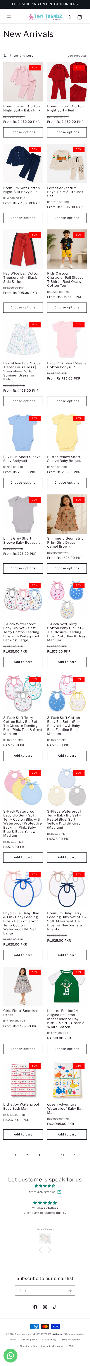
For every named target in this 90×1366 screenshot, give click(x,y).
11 (62, 1155)
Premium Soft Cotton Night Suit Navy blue (21, 190)
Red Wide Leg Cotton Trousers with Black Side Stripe (21, 277)
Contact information (52, 1346)
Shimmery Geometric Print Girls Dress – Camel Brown (65, 542)
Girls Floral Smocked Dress (20, 1013)
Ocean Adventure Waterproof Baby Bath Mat (66, 1108)
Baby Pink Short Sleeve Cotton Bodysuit (67, 365)
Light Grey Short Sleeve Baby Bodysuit (21, 541)
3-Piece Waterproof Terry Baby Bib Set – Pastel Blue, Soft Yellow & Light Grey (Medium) (64, 819)
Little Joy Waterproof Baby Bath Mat (21, 1107)
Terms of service (70, 1339)
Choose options (23, 132)
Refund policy (29, 1339)
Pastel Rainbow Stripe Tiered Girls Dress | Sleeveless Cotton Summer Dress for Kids (22, 371)
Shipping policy (28, 1346)
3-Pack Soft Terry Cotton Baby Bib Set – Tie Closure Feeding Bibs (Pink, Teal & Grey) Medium (22, 726)
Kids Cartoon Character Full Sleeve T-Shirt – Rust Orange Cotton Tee (65, 280)
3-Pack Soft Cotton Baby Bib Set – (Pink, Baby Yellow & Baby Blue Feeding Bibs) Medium (64, 726)
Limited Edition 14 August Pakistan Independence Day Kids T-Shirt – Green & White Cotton (66, 1019)
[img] (45, 1186)
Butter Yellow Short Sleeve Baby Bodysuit (65, 459)
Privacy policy (48, 1339)
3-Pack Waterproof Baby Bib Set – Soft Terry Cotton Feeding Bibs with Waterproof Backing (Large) (21, 632)
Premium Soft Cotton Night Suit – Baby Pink (22, 108)
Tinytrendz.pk (23, 1334)
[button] (9, 17)
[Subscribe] (70, 1291)
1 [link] (15, 1155)
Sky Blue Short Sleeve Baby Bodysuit (22, 459)
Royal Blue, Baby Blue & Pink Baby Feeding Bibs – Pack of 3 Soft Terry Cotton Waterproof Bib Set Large (21, 923)
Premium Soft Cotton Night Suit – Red (65, 108)
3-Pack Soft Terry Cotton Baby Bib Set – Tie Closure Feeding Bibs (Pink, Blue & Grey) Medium (67, 632)
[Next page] (74, 1155)
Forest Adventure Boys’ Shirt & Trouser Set (65, 192)
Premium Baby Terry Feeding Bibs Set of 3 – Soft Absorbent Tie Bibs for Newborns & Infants (66, 921)
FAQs (71, 1346)
